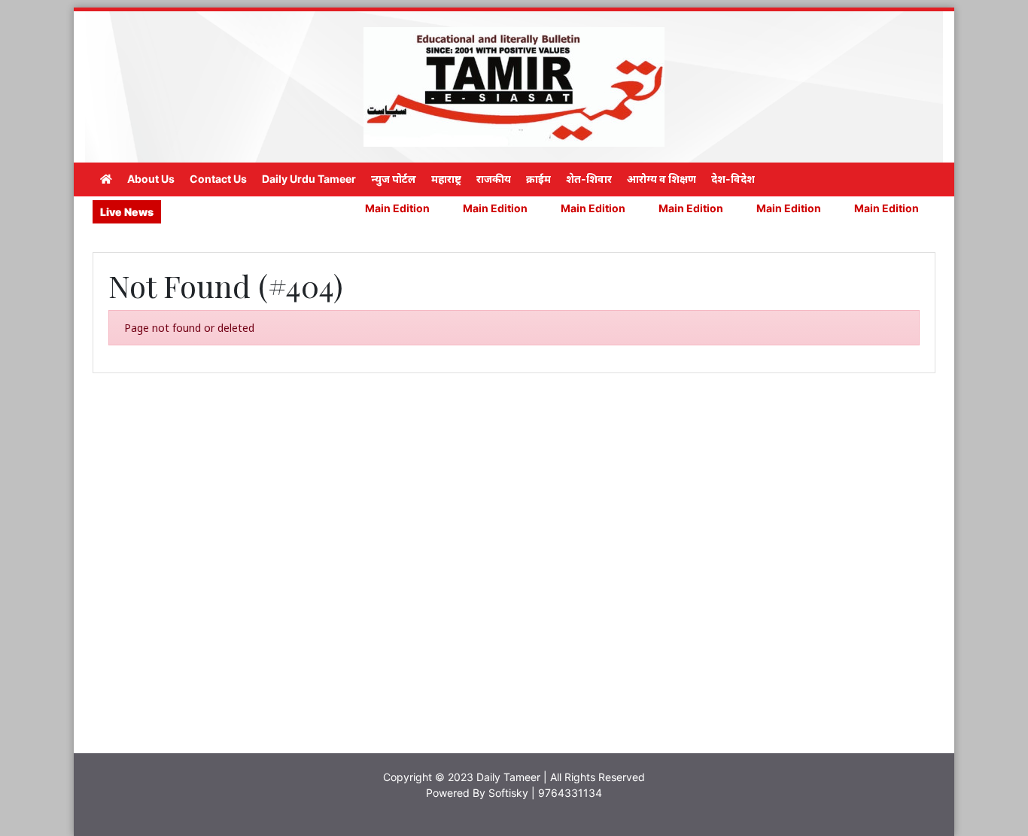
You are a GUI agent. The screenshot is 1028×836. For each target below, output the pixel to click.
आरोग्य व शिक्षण (661, 178)
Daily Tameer (508, 777)
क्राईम (538, 178)
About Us (151, 178)
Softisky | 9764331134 (545, 792)
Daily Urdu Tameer (309, 178)
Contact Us (218, 178)
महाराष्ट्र (446, 178)
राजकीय (493, 178)
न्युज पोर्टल (393, 178)
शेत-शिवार (589, 178)
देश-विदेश (733, 178)
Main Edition (375, 208)
